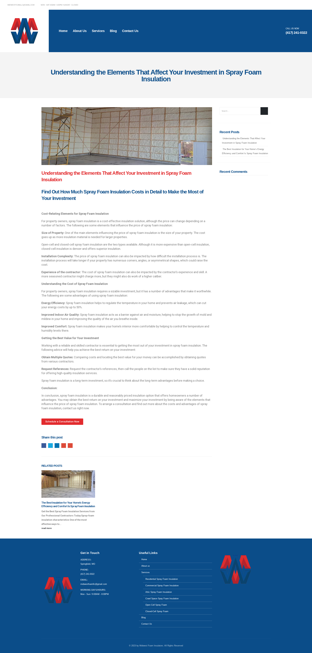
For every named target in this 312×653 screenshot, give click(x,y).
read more (46, 528)
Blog (113, 31)
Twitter (50, 445)
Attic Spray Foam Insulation (158, 592)
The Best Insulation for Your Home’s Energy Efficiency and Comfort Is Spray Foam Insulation (68, 504)
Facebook (43, 445)
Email (70, 445)
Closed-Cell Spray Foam (156, 611)
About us (79, 31)
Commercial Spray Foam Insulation (162, 585)
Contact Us (130, 31)
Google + (63, 445)
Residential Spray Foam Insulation (161, 579)
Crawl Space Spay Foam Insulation (162, 598)
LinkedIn (57, 445)
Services (98, 31)
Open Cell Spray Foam (156, 605)
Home (63, 31)
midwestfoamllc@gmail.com (20, 5)
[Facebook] (304, 5)
